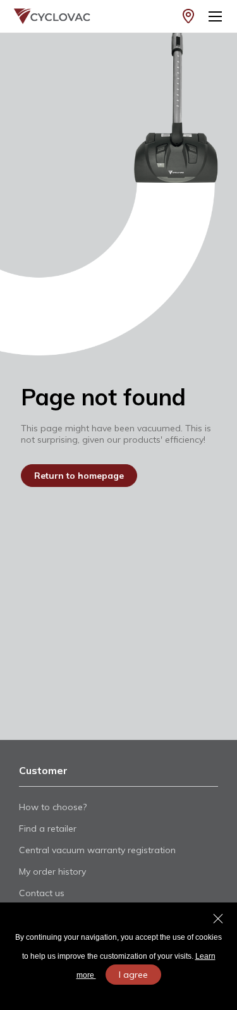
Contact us (41, 893)
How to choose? (53, 807)
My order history (52, 871)
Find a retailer (47, 828)
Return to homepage (79, 475)
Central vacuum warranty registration (97, 850)
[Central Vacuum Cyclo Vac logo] (43, 16)
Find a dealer (188, 16)
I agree (133, 974)
